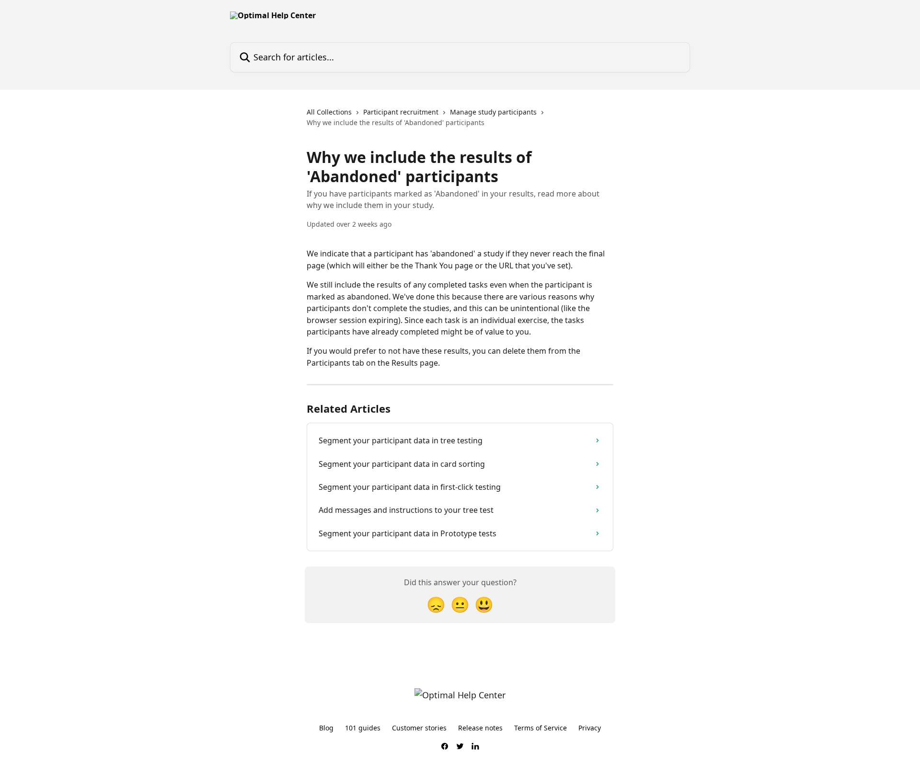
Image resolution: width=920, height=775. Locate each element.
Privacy (589, 727)
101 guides (362, 727)
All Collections (329, 111)
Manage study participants (493, 111)
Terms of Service (540, 727)
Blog (326, 727)
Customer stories (419, 727)
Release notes (480, 727)
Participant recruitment (400, 111)
